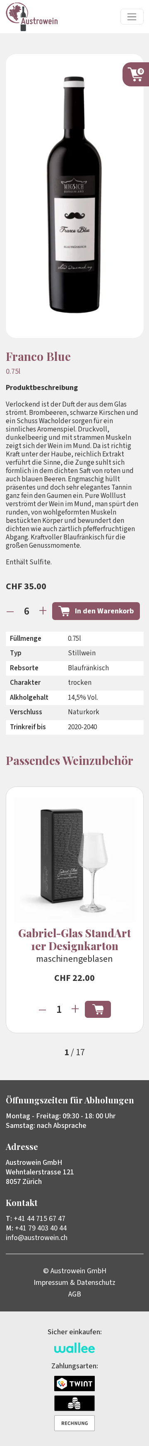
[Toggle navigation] (132, 17)
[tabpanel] (74, 910)
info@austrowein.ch (36, 1238)
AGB (74, 1294)
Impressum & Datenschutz (74, 1282)
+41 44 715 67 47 (39, 1218)
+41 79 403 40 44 (41, 1228)
